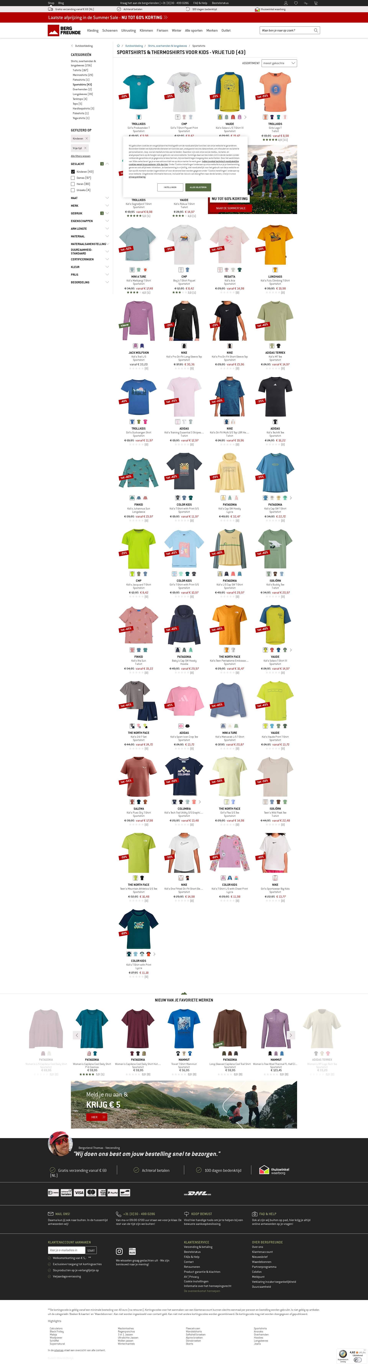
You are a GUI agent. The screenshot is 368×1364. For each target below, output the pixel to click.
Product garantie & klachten (202, 1272)
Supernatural (57, 1343)
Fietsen (162, 30)
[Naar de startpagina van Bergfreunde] (65, 30)
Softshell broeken (196, 1334)
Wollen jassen (125, 1340)
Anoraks (258, 1331)
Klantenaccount (262, 1252)
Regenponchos (126, 1331)
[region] (185, 166)
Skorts (189, 1343)
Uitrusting (128, 30)
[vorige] (214, 117)
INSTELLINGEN (170, 187)
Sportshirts (260, 1328)
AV (186, 1277)
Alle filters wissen (80, 156)
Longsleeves (261, 1340)
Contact (189, 1262)
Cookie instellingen (196, 1281)
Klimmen (146, 30)
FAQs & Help (192, 1257)
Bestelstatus (192, 1252)
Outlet (226, 30)
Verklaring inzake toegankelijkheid (274, 1282)
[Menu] (364, 1351)
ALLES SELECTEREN (198, 187)
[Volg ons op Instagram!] (122, 1252)
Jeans (257, 1343)
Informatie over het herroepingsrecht (208, 1286)
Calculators (56, 1328)
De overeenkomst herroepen (202, 1291)
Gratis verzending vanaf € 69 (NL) (74, 9)
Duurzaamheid (261, 1287)
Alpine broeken (194, 1337)
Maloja (53, 1334)
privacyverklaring (137, 177)
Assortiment (251, 63)
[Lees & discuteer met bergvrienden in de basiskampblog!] (135, 1252)
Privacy (194, 1277)
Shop (51, 3)
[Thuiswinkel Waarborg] (274, 1170)
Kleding (93, 30)
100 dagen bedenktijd (204, 9)
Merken (212, 30)
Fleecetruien (193, 1328)
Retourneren (192, 1267)
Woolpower (56, 1337)
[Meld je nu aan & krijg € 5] (184, 1105)
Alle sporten (194, 30)
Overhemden (261, 1334)
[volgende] (245, 117)
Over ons (257, 1247)
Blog (61, 3)
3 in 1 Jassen (125, 1334)
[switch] (358, 1359)
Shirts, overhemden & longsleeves (167, 46)
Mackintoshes (126, 1328)
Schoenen (109, 30)
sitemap (59, 1350)
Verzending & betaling (198, 1247)
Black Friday (57, 1331)
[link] (90, 46)
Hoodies (258, 1337)
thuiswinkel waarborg (272, 9)
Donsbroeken (193, 1340)
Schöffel (54, 1340)
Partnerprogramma (264, 1267)
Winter (176, 30)
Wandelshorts (194, 1331)
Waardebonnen (261, 1262)
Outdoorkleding (134, 46)
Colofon (257, 1272)
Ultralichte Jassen (128, 1337)
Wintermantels (126, 1343)
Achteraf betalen (133, 9)
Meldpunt (258, 1277)
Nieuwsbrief (260, 1257)
